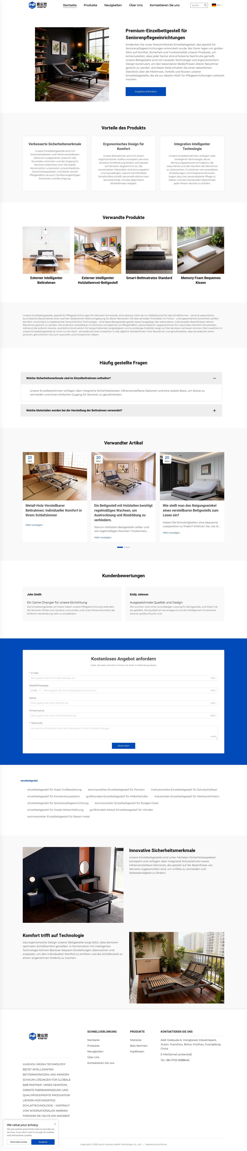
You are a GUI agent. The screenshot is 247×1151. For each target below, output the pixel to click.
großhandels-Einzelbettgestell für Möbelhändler (117, 796)
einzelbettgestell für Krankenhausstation (53, 796)
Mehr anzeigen (34, 525)
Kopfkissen (137, 1051)
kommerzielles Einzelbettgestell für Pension (116, 789)
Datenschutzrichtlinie (156, 1144)
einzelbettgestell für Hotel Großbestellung (54, 789)
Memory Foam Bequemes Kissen (201, 280)
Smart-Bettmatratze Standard (149, 278)
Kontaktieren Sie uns (165, 5)
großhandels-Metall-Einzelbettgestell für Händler (121, 809)
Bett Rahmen (139, 1045)
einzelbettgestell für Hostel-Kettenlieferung (55, 809)
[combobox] (35, 690)
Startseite (70, 5)
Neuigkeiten (113, 5)
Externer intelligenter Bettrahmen (46, 280)
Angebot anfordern (146, 91)
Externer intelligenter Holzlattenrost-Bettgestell (98, 280)
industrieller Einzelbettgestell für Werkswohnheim (186, 796)
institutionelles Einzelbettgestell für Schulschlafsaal (184, 789)
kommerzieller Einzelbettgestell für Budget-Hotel (127, 803)
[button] (120, 547)
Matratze (135, 1040)
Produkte (90, 5)
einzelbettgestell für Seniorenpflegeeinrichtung (57, 803)
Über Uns (136, 5)
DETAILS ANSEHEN (46, 250)
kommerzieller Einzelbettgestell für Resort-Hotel (58, 816)
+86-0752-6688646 (177, 1060)
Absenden (124, 745)
